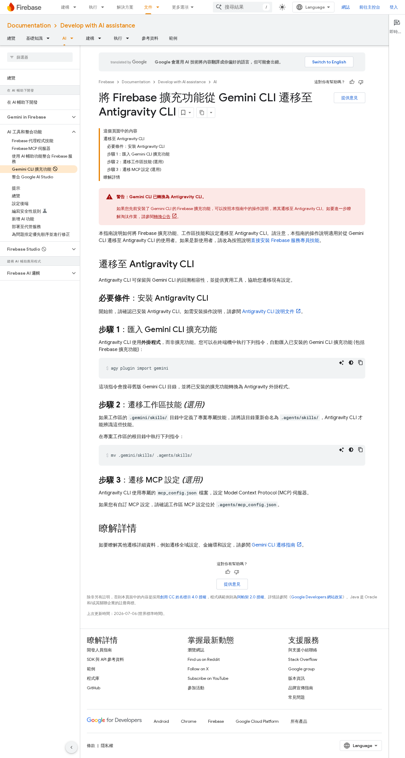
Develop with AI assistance (97, 25)
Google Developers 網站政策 (316, 597)
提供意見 (349, 97)
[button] (35, 117)
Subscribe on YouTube (208, 678)
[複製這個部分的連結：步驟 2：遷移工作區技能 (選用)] (210, 405)
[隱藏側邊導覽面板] (71, 747)
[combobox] (242, 7)
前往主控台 (369, 7)
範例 (173, 38)
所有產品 (299, 721)
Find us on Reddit (204, 659)
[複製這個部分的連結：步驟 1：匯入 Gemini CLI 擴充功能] (223, 330)
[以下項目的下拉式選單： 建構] (76, 7)
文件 (148, 7)
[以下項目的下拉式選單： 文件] (159, 7)
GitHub (93, 687)
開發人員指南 (99, 650)
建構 (65, 7)
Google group (301, 669)
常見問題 (296, 697)
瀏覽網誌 (196, 650)
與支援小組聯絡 (302, 650)
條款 (91, 745)
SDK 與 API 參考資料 (105, 659)
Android (161, 721)
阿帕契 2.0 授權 (250, 597)
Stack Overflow (302, 659)
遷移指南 (273, 545)
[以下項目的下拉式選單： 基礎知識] (50, 38)
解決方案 (125, 7)
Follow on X (198, 669)
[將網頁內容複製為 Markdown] (202, 113)
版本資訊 (296, 678)
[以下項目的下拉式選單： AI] (73, 38)
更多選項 (180, 7)
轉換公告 (162, 216)
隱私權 (107, 745)
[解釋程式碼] (341, 362)
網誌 (346, 7)
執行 (93, 7)
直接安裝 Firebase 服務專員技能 (285, 240)
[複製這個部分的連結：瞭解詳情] (143, 529)
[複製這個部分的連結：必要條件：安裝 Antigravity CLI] (214, 298)
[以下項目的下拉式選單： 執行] (104, 7)
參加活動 (196, 687)
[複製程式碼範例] (360, 362)
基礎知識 (34, 38)
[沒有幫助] (360, 82)
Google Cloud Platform (257, 721)
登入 (394, 7)
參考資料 (150, 38)
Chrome (188, 721)
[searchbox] (40, 57)
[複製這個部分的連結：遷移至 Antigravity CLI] (200, 264)
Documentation (29, 25)
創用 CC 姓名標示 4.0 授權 (183, 597)
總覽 (11, 38)
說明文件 (268, 312)
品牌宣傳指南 (300, 687)
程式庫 (93, 678)
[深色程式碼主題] (351, 362)
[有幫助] (351, 82)
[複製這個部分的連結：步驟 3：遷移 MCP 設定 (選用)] (208, 480)
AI (64, 38)
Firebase (106, 81)
